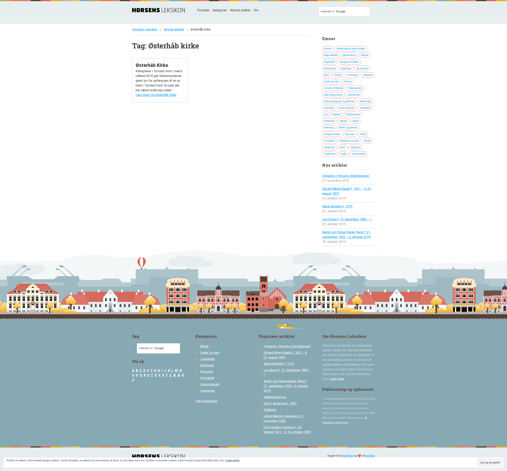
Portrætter (329, 140)
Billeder (365, 55)
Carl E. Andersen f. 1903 (280, 403)
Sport (342, 147)
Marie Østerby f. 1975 (337, 206)
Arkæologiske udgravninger (350, 48)
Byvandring (362, 68)
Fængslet (368, 75)
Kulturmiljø (365, 101)
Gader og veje (331, 81)
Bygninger (346, 68)
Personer (350, 134)
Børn (326, 75)
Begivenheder (331, 55)
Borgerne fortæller (349, 62)
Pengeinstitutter (332, 134)
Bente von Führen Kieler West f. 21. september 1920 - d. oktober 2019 (286, 386)
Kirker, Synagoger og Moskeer (339, 101)
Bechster (370, 455)
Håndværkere (355, 88)
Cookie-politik (232, 460)
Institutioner (354, 94)
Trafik (343, 154)
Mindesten (329, 121)
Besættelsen (349, 55)
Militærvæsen (353, 114)
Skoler (367, 140)
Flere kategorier (208, 401)
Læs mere (340, 379)
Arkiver (328, 48)
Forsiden (203, 10)
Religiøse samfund (349, 140)
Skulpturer (329, 147)
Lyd (326, 114)
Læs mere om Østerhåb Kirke (156, 95)
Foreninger (352, 75)
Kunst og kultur (347, 108)
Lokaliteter (365, 108)
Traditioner (329, 154)
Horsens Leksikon (144, 29)
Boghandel (329, 62)
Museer (343, 121)
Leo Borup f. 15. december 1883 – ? (347, 219)
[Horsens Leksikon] (158, 11)
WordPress (347, 455)
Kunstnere (329, 108)
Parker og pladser (348, 127)
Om (256, 10)
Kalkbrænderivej (275, 397)
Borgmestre (330, 68)
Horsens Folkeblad (333, 88)
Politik (363, 134)
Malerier (337, 114)
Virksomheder (358, 154)
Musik (356, 121)
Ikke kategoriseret (333, 94)
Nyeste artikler (240, 10)
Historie (347, 81)
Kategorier (220, 10)
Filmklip (338, 75)
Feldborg (270, 410)
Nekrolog (329, 127)
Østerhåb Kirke (152, 65)
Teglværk (355, 147)
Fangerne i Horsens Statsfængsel (345, 176)
